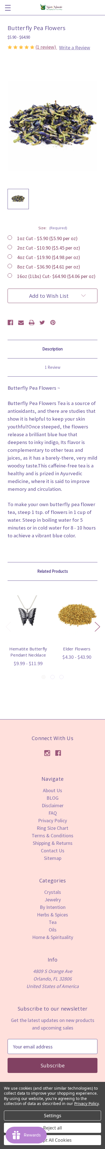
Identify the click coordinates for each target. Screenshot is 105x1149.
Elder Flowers (76, 649)
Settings (52, 1116)
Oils (53, 929)
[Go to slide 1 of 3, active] (43, 677)
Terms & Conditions (52, 835)
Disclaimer (53, 805)
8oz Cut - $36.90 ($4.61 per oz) (48, 267)
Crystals (52, 892)
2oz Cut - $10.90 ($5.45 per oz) (48, 248)
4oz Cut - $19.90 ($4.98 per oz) (48, 257)
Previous (8, 626)
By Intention (53, 907)
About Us (52, 790)
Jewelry (53, 899)
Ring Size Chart (52, 828)
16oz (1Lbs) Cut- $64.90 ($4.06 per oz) (56, 276)
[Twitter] (42, 323)
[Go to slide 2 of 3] (52, 677)
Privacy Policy (52, 820)
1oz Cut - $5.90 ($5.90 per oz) (47, 238)
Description (52, 349)
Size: (52, 227)
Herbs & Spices (52, 914)
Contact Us (52, 850)
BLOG (52, 798)
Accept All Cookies (52, 1140)
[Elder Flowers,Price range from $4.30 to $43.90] (77, 615)
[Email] (21, 323)
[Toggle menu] (7, 7)
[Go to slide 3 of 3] (61, 677)
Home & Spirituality (52, 937)
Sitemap (52, 858)
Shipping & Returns (53, 843)
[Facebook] (10, 323)
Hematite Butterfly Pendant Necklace (28, 652)
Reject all (52, 1128)
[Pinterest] (53, 323)
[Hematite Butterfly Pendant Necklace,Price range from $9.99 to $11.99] (28, 615)
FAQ (52, 813)
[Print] (31, 323)
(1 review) (46, 47)
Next (97, 626)
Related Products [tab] (52, 571)
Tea (53, 922)
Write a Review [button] (74, 47)
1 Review (52, 367)
